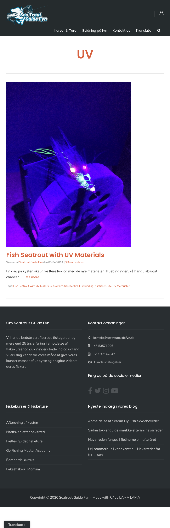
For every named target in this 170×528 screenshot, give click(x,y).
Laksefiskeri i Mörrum (23, 469)
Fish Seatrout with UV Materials (55, 254)
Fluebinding (86, 286)
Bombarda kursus (20, 459)
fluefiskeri (101, 286)
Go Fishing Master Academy (28, 450)
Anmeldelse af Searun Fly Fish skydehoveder (123, 421)
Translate (143, 30)
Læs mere (31, 277)
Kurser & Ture (65, 30)
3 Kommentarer (74, 262)
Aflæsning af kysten (22, 422)
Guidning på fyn (94, 30)
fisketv (68, 286)
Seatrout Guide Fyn (30, 262)
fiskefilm (58, 286)
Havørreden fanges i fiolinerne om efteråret (122, 439)
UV (109, 286)
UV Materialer (121, 286)
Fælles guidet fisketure (24, 441)
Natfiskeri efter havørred (25, 432)
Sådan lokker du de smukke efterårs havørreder (125, 430)
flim (75, 286)
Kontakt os (121, 30)
